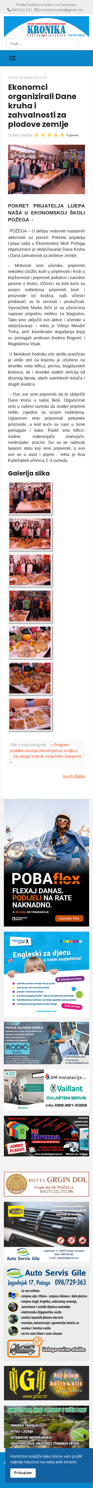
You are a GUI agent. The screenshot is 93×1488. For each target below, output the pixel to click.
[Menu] (12, 58)
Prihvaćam (23, 1473)
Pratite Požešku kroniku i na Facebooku (46, 4)
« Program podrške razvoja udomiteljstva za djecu (43, 747)
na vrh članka (74, 776)
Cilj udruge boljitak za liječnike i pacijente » (45, 759)
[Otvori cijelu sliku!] (46, 169)
